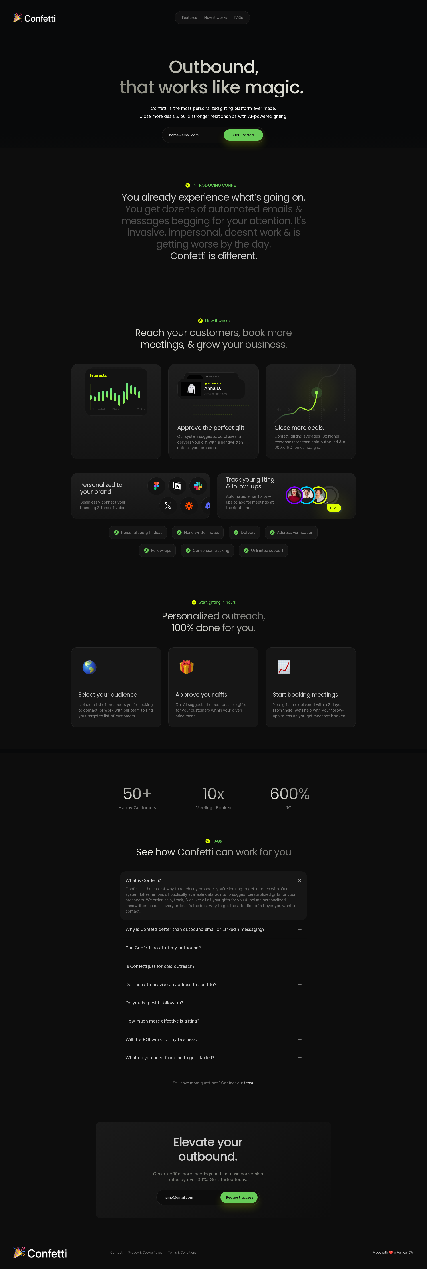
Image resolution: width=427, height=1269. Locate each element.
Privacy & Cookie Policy (145, 1252)
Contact (116, 1252)
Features (189, 17)
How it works (215, 17)
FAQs (238, 17)
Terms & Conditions (182, 1252)
